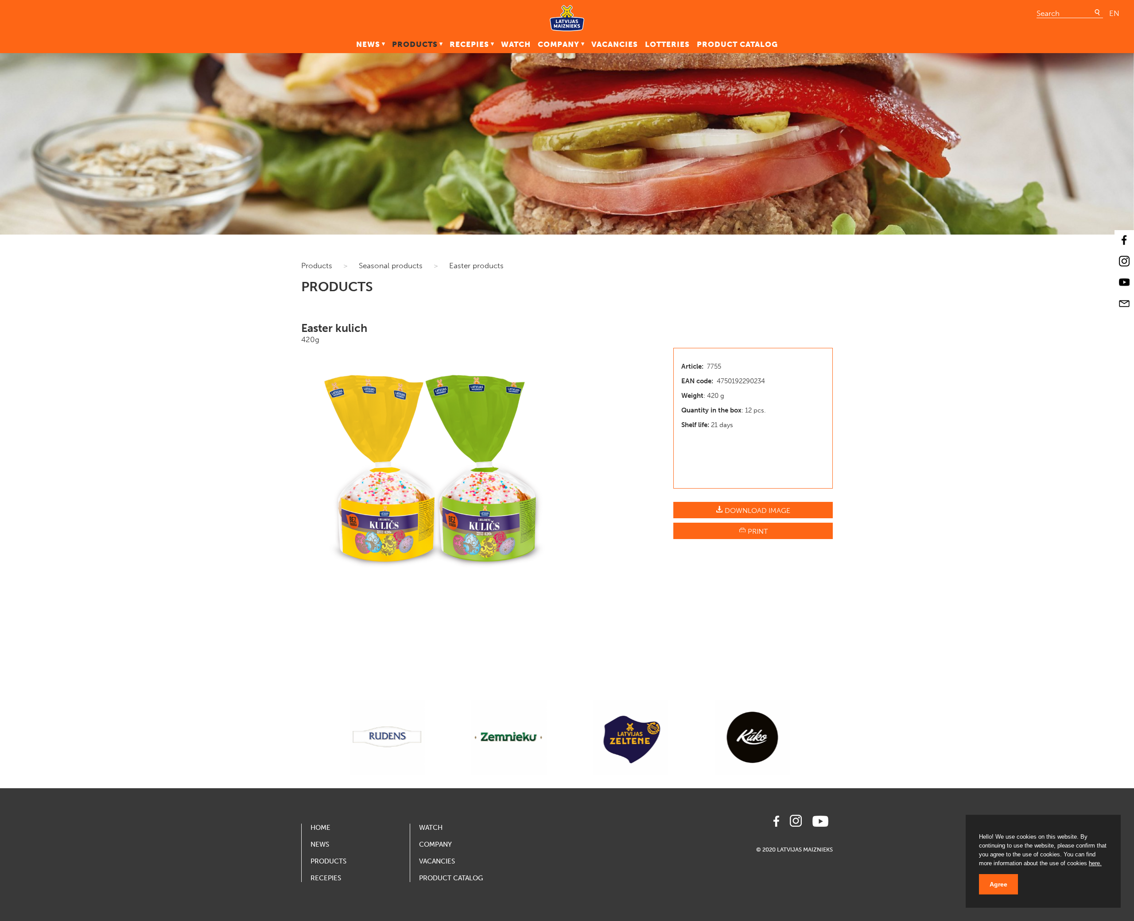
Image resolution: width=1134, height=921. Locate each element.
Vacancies (614, 44)
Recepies (469, 44)
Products (415, 44)
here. (1095, 863)
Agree (998, 884)
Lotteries (667, 44)
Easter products (476, 265)
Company (558, 44)
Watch (516, 44)
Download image (756, 510)
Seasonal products (391, 265)
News (368, 44)
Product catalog (737, 44)
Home (320, 828)
